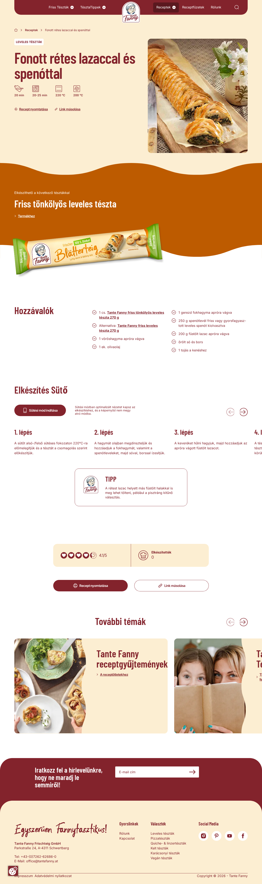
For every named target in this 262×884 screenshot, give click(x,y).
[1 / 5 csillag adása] (64, 555)
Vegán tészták (161, 858)
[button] (72, 7)
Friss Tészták (59, 7)
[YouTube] (230, 836)
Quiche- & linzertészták (168, 843)
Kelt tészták (159, 848)
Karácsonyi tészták (165, 853)
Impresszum (23, 876)
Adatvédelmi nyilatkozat (53, 876)
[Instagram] (203, 836)
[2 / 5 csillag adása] (71, 555)
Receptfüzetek (193, 7)
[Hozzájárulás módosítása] (13, 871)
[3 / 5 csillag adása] (78, 555)
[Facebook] (243, 836)
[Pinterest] (216, 836)
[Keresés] (236, 7)
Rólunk (216, 7)
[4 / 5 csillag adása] (86, 555)
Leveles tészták (29, 42)
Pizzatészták (160, 838)
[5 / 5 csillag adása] (93, 555)
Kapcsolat (127, 838)
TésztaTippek (90, 7)
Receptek (163, 7)
